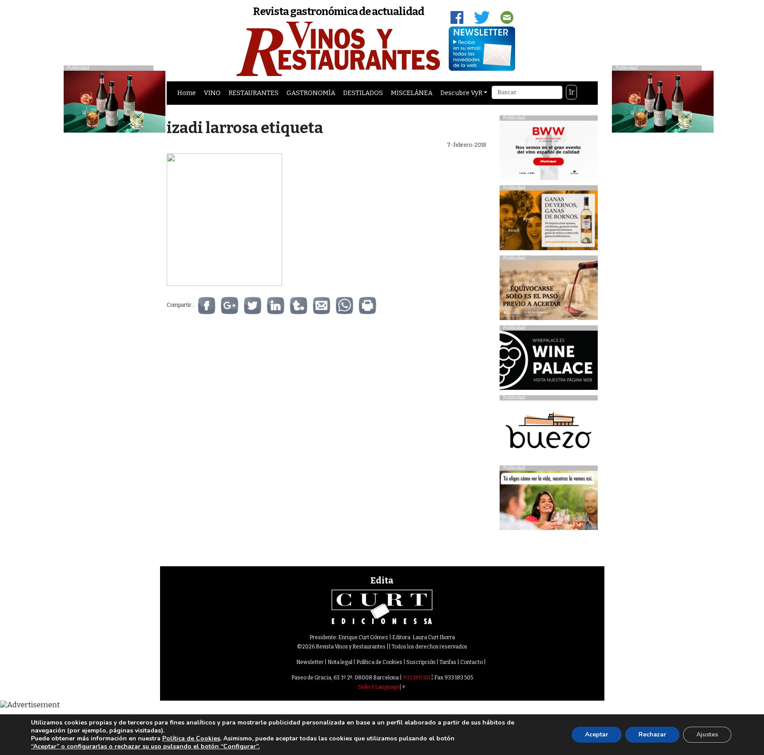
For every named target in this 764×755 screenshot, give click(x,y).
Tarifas (447, 662)
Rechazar (652, 734)
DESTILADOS (363, 93)
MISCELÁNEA (411, 93)
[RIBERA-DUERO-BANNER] (548, 292)
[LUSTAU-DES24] (663, 101)
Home (186, 93)
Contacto (471, 662)
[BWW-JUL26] (548, 152)
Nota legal (340, 662)
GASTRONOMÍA (310, 93)
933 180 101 (416, 678)
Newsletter (310, 662)
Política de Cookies (379, 662)
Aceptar (596, 734)
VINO (212, 93)
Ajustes (707, 734)
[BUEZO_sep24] (548, 432)
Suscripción (420, 662)
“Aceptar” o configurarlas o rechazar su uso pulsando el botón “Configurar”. (145, 747)
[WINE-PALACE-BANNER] (548, 362)
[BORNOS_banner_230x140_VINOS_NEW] (548, 222)
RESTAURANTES (254, 93)
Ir (571, 92)
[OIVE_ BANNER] (548, 502)
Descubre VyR (461, 93)
